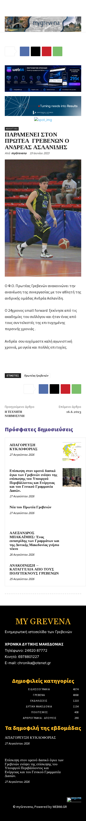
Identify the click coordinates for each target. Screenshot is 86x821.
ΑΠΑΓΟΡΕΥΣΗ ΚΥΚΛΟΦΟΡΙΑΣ (24, 447)
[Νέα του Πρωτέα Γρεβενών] (72, 513)
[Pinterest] (46, 51)
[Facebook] (24, 51)
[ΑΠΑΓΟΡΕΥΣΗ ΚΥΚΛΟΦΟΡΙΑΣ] (72, 451)
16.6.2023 (73, 412)
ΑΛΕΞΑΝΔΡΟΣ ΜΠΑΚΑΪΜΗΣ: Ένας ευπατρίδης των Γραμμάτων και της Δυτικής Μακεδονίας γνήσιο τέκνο (34, 541)
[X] (35, 51)
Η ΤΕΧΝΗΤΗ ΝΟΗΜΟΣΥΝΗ (14, 414)
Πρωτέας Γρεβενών (36, 375)
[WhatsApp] (57, 51)
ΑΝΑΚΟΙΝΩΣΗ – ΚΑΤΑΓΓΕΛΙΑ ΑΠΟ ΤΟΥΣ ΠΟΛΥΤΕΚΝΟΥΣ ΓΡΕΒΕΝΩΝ (34, 569)
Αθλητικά (12, 128)
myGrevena (19, 153)
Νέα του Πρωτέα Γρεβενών (30, 507)
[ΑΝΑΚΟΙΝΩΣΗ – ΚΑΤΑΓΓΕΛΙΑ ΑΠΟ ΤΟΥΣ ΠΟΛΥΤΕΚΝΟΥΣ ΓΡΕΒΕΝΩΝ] (72, 572)
